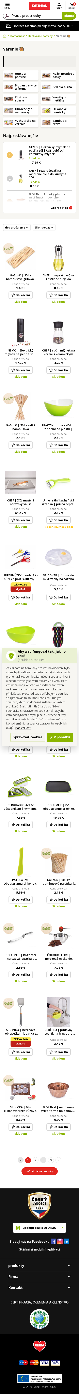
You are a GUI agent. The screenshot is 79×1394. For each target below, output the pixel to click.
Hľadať (69, 16)
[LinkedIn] (66, 1241)
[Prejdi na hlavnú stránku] (39, 5)
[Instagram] (60, 1242)
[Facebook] (53, 1241)
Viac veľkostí (23, 728)
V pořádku (61, 737)
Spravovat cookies (27, 737)
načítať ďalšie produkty (40, 1171)
